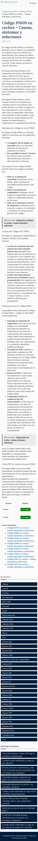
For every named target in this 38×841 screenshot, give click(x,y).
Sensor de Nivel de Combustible (15, 659)
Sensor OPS (7, 704)
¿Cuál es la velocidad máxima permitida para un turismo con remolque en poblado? (15, 817)
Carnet (5, 588)
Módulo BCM (25, 11)
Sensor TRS (7, 717)
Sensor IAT (6, 682)
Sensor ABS (7, 642)
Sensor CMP (7, 655)
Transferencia (8, 735)
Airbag (5, 584)
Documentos (7, 597)
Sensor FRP (7, 673)
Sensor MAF (7, 691)
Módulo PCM (7, 624)
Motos (5, 633)
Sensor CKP (7, 651)
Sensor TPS (7, 713)
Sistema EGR (7, 726)
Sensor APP (7, 646)
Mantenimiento (8, 615)
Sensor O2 (6, 699)
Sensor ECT (7, 664)
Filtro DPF (6, 602)
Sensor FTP (7, 677)
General (5, 606)
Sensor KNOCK (8, 686)
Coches (5, 593)
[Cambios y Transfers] (10, 3)
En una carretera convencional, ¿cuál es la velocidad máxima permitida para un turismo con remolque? (18, 770)
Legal (4, 611)
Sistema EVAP (8, 731)
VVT (4, 739)
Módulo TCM (7, 628)
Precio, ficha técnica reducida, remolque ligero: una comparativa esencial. (16, 801)
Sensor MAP (7, 695)
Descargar (25, 509)
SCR (4, 637)
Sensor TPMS (7, 708)
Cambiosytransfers (10, 11)
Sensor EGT (7, 668)
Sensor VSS (7, 722)
